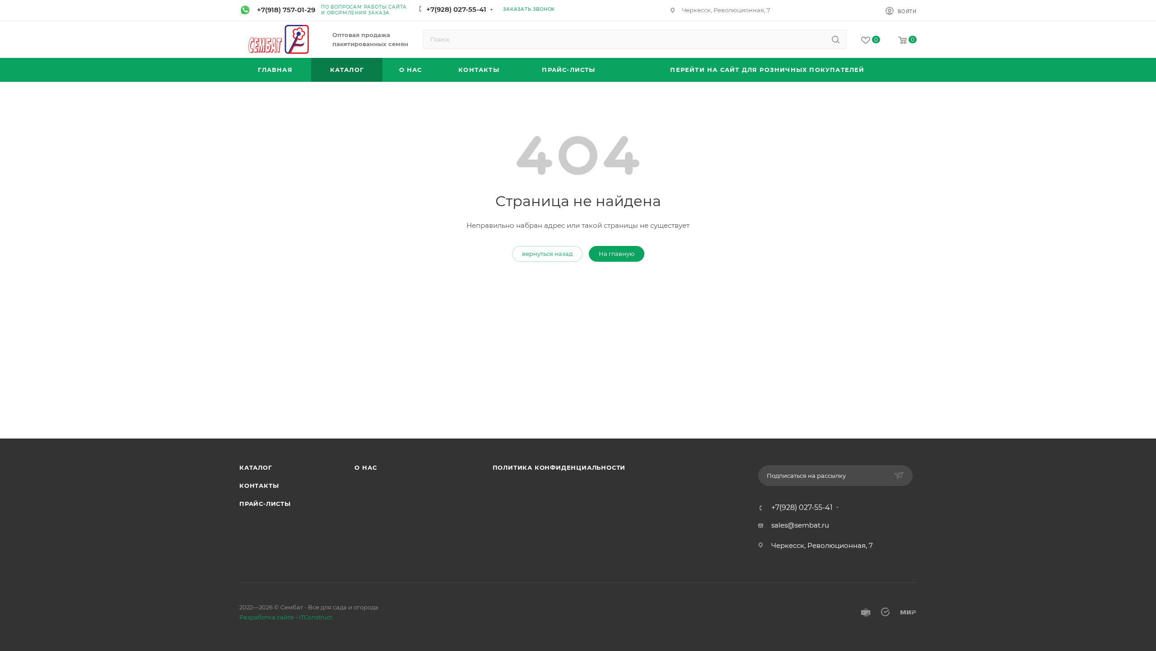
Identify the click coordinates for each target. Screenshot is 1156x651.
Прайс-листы (265, 503)
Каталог (255, 467)
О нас (365, 467)
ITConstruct (315, 617)
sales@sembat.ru (800, 525)
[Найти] (836, 39)
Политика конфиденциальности (559, 467)
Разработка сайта (266, 617)
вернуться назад (547, 253)
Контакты (259, 485)
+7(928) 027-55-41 (456, 9)
